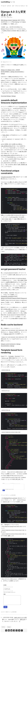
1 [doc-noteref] (5, 302)
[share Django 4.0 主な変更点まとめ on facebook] (14, 630)
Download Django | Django (8, 96)
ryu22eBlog (5, 2)
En (14, 2)
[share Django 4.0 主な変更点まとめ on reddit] (11, 630)
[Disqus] (14, 649)
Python (3, 626)
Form (2, 356)
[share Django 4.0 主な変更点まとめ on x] (6, 630)
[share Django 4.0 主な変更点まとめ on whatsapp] (17, 630)
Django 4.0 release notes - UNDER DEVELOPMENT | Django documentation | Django (12, 71)
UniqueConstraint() (6, 177)
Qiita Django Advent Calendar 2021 (10, 20)
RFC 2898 (20, 280)
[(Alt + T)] (11, 2)
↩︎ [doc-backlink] (19, 621)
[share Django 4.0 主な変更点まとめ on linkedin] (9, 630)
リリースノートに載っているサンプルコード (12, 182)
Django (8, 626)
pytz (21, 112)
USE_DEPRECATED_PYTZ (8, 146)
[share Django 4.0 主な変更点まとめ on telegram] (19, 630)
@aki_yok (22, 619)
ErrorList (17, 356)
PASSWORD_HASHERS (7, 296)
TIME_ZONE (5, 135)
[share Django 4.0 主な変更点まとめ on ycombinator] (22, 630)
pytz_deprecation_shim (7, 155)
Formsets (11, 356)
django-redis (7, 334)
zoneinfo (22, 106)
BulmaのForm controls (10, 498)
